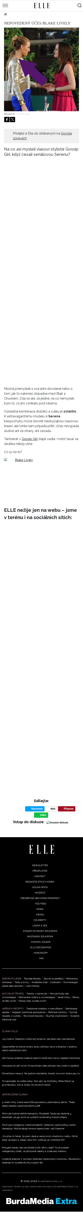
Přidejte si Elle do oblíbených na (42, 135)
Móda (40, 909)
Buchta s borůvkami (57, 1015)
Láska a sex (39, 925)
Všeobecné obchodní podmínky (40, 898)
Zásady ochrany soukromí (40, 931)
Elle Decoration (40, 947)
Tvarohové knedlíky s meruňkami (44, 1008)
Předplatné (39, 870)
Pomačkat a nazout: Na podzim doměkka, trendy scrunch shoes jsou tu (41, 1073)
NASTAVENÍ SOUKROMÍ (40, 936)
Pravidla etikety (32, 978)
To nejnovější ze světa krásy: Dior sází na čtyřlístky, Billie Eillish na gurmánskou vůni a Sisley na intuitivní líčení (38, 1083)
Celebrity (40, 920)
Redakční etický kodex (39, 881)
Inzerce (40, 892)
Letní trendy (32, 985)
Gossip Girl (30, 439)
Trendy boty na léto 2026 (32, 1000)
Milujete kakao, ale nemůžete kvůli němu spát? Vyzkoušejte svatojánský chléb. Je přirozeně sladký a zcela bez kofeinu (35, 1149)
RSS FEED (40, 903)
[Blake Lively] (41, 478)
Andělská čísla (40, 982)
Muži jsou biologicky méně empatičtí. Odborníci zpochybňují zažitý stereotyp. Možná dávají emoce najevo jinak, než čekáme (39, 1126)
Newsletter (40, 865)
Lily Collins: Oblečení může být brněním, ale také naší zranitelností (38, 1039)
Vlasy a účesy (36, 14)
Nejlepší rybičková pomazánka (29, 1012)
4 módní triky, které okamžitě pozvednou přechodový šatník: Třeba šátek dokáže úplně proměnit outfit (38, 1104)
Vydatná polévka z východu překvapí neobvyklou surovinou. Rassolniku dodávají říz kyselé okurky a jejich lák (41, 1160)
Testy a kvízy (22, 982)
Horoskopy (41, 952)
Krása (16, 14)
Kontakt (39, 876)
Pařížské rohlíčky (57, 1012)
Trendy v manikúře (36, 993)
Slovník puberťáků (53, 978)
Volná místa (40, 887)
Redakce (9, 114)
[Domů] (41, 849)
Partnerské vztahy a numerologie (37, 997)
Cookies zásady (41, 942)
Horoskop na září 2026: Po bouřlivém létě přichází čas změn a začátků (40, 1065)
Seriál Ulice (63, 997)
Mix (41, 958)
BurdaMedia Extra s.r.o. (50, 1181)
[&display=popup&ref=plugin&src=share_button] (6, 119)
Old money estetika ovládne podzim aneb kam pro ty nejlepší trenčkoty (41, 1058)
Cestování (55, 982)
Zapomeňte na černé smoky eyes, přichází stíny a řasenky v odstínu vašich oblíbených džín (39, 1048)
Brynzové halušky (34, 1015)
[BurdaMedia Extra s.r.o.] (41, 1201)
